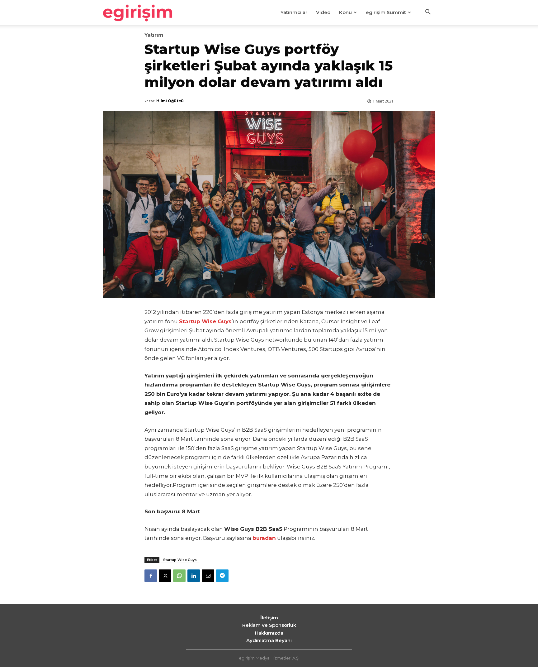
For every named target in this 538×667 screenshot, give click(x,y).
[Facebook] (150, 575)
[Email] (208, 575)
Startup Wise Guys (180, 560)
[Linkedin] (193, 575)
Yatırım (153, 35)
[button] (427, 13)
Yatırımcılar (294, 12)
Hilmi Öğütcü (170, 100)
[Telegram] (222, 575)
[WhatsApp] (179, 575)
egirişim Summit (386, 12)
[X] (165, 575)
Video (323, 12)
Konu (345, 12)
